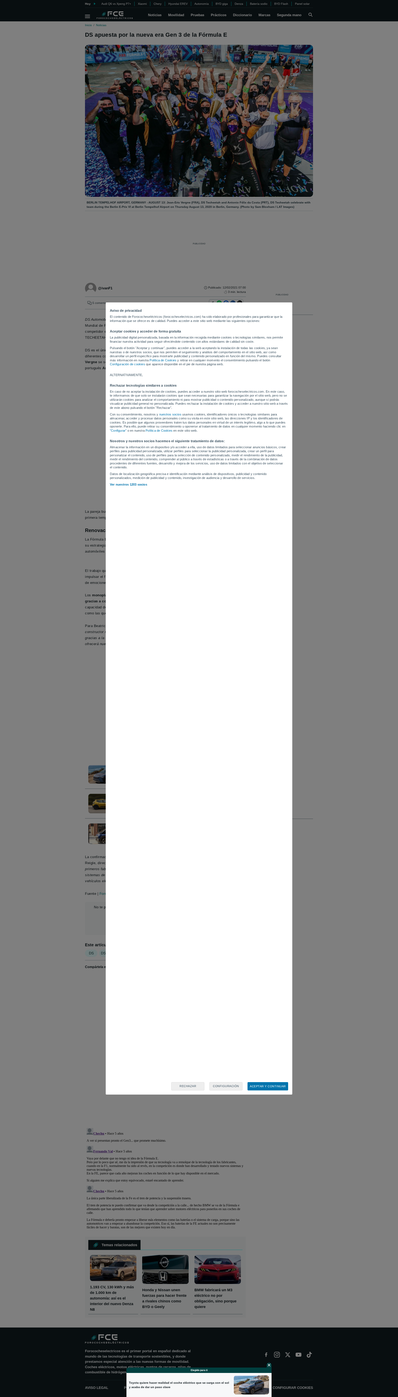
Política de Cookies (162, 360)
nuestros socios (170, 414)
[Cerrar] (269, 1365)
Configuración (226, 1086)
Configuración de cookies (127, 364)
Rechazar (188, 1086)
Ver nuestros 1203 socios (128, 484)
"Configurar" (118, 430)
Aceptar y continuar (268, 1086)
